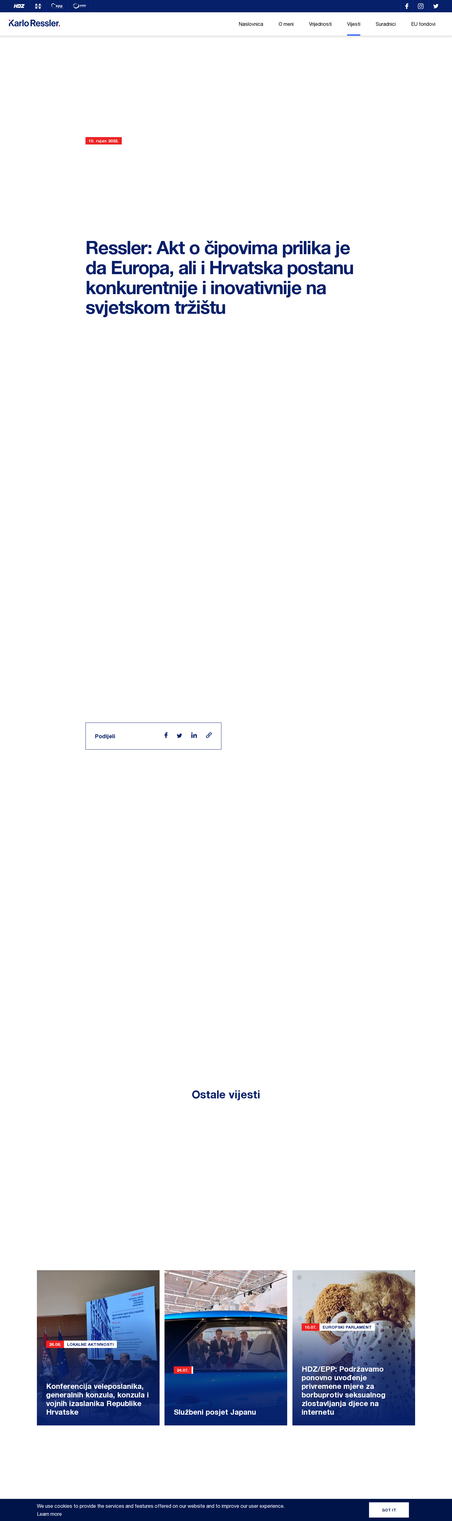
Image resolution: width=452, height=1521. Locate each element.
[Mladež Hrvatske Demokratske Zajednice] (38, 6)
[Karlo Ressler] (407, 6)
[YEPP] (79, 6)
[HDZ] (19, 6)
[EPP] (57, 6)
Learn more (49, 1514)
